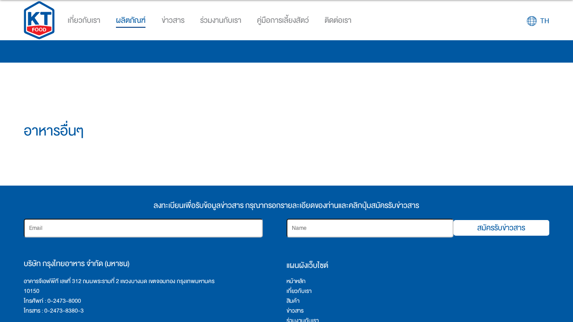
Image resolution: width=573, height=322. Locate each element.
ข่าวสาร (295, 311)
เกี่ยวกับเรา (299, 291)
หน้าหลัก (296, 281)
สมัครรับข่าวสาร (501, 227)
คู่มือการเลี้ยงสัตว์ (283, 20)
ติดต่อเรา (338, 20)
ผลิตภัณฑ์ (130, 20)
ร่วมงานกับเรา (220, 20)
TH (544, 21)
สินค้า (292, 301)
